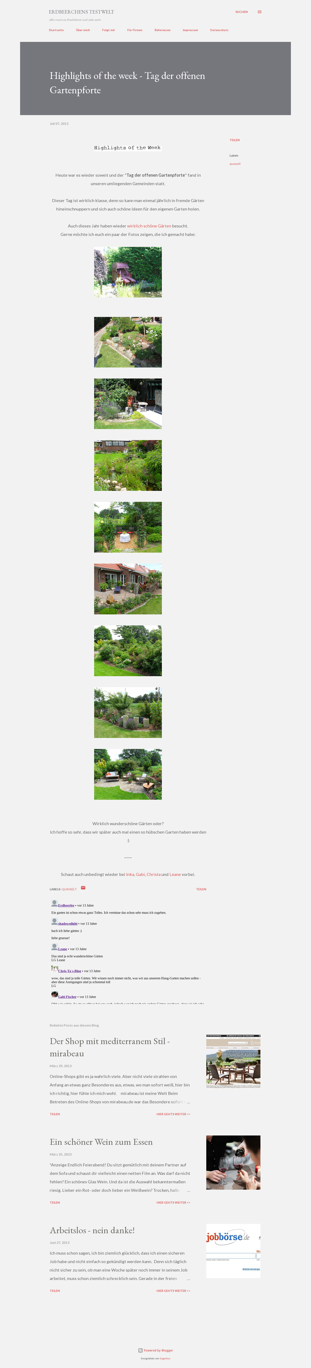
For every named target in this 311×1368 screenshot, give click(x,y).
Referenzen (163, 30)
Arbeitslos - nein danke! (92, 1230)
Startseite (56, 30)
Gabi (140, 874)
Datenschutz (219, 30)
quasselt (235, 163)
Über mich (83, 30)
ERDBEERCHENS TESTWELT (81, 11)
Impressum (190, 30)
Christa (154, 874)
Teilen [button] (235, 140)
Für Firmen (134, 30)
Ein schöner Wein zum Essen (101, 1141)
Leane (175, 874)
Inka (130, 874)
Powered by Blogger (158, 1350)
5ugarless (165, 1358)
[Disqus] (128, 951)
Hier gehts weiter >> (173, 1114)
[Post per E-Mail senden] (83, 889)
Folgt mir (108, 30)
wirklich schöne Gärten (149, 225)
